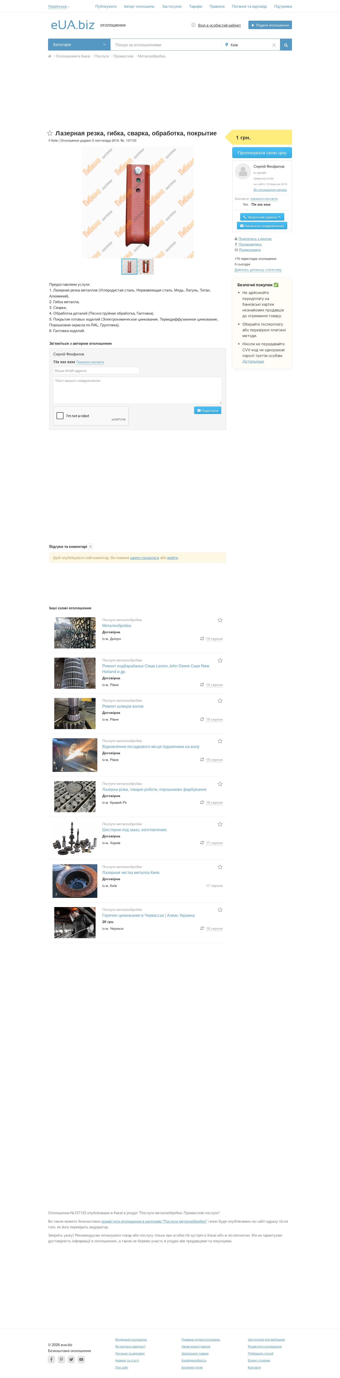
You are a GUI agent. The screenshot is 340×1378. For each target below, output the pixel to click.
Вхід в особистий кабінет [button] (219, 25)
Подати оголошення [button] (272, 24)
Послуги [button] (102, 55)
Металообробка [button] (151, 55)
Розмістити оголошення (265, 1346)
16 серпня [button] (214, 928)
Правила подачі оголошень (200, 1339)
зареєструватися (144, 557)
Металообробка (116, 625)
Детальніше (253, 361)
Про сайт (121, 1367)
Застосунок (172, 6)
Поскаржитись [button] (250, 243)
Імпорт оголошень (139, 6)
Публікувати (105, 6)
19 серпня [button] (214, 638)
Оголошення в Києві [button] (73, 55)
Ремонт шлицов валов (123, 706)
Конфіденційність (193, 1360)
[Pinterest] (61, 1359)
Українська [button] (57, 6)
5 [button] (58, 644)
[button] (69, 6)
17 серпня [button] (214, 842)
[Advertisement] (170, 95)
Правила (217, 6)
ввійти (172, 557)
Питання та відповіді (249, 6)
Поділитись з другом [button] (255, 238)
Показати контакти (90, 361)
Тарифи (195, 6)
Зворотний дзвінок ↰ (263, 216)
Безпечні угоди (192, 1367)
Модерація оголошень (131, 1339)
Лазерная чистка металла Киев (131, 872)
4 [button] (58, 725)
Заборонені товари (195, 1353)
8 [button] (58, 808)
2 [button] (56, 894)
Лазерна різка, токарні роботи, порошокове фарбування (154, 789)
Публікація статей (260, 1353)
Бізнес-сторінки (259, 1360)
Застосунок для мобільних (266, 1339)
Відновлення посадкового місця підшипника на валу (150, 746)
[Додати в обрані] (50, 133)
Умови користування (195, 1346)
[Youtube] (81, 1359)
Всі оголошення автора (270, 189)
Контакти (254, 1367)
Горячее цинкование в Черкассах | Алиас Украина (148, 915)
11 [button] (58, 685)
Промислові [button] (123, 55)
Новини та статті (127, 1360)
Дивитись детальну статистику (258, 269)
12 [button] (58, 934)
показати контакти (264, 198)
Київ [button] (234, 44)
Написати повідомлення (263, 225)
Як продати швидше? (130, 1346)
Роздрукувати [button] (250, 249)
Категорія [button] (62, 44)
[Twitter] (71, 1359)
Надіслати (209, 410)
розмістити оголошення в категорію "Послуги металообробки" (154, 1221)
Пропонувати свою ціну (262, 152)
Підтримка (283, 6)
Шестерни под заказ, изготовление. (135, 829)
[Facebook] (51, 1359)
